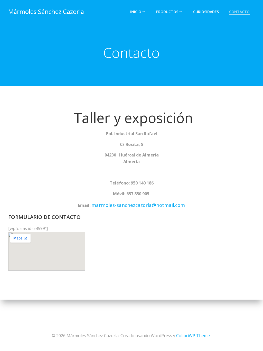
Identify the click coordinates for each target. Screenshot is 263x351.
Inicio (135, 11)
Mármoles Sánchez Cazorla (46, 11)
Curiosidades (206, 11)
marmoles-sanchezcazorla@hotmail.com (138, 205)
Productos (167, 11)
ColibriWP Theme (193, 335)
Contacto (239, 11)
